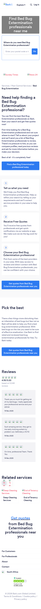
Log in (36, 4)
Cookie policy (29, 596)
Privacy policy (20, 599)
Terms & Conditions (13, 596)
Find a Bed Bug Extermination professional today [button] (20, 166)
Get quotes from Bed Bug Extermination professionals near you (20, 285)
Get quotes (20, 518)
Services (5, 85)
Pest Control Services (21, 85)
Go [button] (34, 51)
